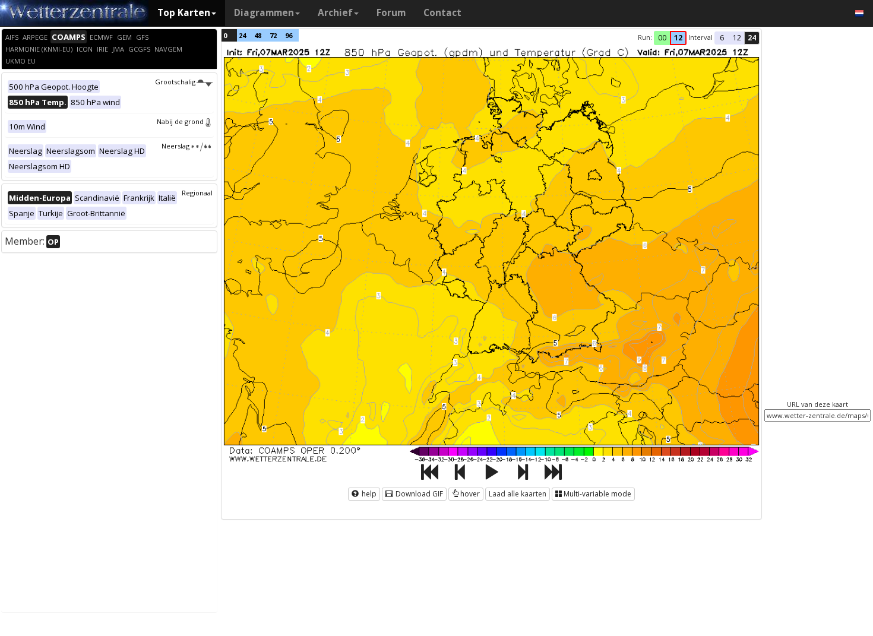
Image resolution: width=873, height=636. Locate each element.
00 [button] (662, 38)
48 (257, 35)
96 (288, 35)
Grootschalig (175, 81)
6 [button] (722, 38)
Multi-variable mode (597, 494)
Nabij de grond (180, 121)
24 (242, 35)
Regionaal (197, 192)
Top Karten (183, 13)
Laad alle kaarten (517, 494)
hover (470, 494)
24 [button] (752, 38)
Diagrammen (264, 13)
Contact (442, 13)
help (368, 494)
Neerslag (175, 145)
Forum (391, 13)
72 (273, 35)
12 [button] (678, 38)
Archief (335, 13)
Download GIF (418, 494)
